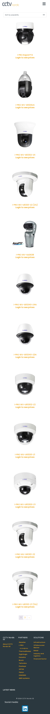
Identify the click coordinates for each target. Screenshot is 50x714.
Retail (36, 651)
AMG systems (24, 678)
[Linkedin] (25, 708)
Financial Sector (40, 659)
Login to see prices (25, 57)
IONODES (22, 675)
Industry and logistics (39, 655)
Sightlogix (23, 654)
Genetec (22, 642)
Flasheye (22, 666)
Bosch (21, 660)
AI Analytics (24, 648)
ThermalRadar (25, 651)
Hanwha (22, 657)
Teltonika (23, 663)
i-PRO (21, 645)
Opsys (21, 672)
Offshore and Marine (39, 646)
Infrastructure (39, 642)
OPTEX (21, 669)
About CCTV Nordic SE (8, 645)
